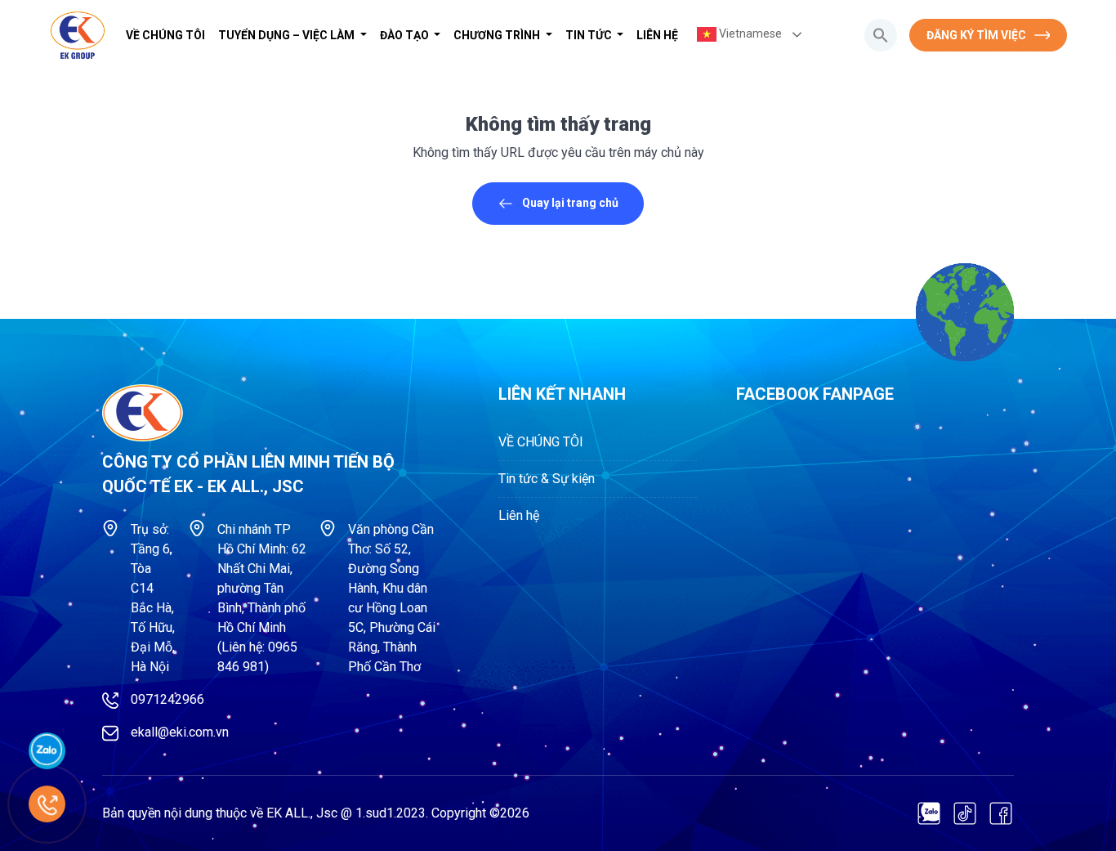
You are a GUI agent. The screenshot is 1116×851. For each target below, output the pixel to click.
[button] (881, 35)
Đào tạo (405, 35)
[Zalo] (929, 813)
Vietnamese (749, 33)
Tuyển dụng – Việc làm (287, 35)
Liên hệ (657, 35)
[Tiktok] (965, 813)
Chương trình (497, 35)
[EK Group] (77, 35)
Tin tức (589, 35)
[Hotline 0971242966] (47, 804)
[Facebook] (1001, 813)
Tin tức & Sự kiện (546, 478)
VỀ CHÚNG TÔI (165, 35)
